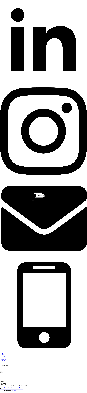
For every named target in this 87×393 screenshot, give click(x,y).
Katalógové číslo (34, 196)
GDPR (45, 198)
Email (32, 193)
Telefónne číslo (34, 194)
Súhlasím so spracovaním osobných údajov (39, 198)
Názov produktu (34, 195)
